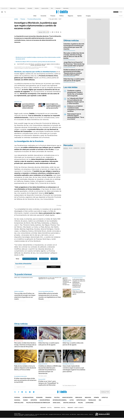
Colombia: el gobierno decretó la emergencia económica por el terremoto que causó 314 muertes (74, 46)
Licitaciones (89, 402)
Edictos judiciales (69, 402)
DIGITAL (46, 407)
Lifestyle (105, 397)
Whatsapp (33, 392)
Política (61, 16)
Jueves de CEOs (44, 8)
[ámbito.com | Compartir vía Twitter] (54, 32)
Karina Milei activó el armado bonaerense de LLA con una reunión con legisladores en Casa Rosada (50, 296)
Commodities (76, 148)
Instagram (22, 392)
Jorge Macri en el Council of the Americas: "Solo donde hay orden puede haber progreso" (74, 64)
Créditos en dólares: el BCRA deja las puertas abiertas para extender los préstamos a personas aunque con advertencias (49, 369)
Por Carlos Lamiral (42, 376)
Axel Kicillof (54, 259)
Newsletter (121, 15)
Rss (100, 400)
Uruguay (88, 16)
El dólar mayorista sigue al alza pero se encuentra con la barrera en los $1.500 (25, 380)
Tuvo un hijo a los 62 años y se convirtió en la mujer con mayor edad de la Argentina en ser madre (24, 296)
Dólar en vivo (13, 8)
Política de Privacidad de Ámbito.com (38, 402)
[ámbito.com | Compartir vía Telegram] (58, 32)
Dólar (34, 16)
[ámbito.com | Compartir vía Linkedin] (56, 32)
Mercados (78, 397)
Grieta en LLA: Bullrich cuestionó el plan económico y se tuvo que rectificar (75, 108)
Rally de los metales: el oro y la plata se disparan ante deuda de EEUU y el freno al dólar (25, 368)
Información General (60, 400)
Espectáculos (80, 400)
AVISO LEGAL (56, 402)
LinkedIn (26, 392)
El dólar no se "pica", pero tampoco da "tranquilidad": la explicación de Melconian (48, 383)
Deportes (34, 400)
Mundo (25, 400)
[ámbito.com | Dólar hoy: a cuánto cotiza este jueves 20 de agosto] (67, 293)
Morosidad (30, 8)
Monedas (65, 148)
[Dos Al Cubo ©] (103, 414)
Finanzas (52, 16)
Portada (17, 397)
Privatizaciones (22, 8)
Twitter (15, 392)
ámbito (16, 19)
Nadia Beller (66, 8)
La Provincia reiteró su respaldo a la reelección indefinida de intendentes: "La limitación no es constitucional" (78, 283)
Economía (43, 16)
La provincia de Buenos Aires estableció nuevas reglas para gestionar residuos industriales (28, 106)
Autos (72, 400)
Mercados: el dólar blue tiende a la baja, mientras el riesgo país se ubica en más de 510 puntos (74, 55)
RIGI (52, 8)
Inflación (37, 8)
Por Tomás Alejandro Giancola (69, 385)
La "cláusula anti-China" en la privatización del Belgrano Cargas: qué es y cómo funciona (75, 100)
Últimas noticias (28, 397)
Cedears (83, 148)
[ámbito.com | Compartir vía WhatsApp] (50, 32)
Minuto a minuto (19, 340)
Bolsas (70, 148)
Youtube (29, 392)
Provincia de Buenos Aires (34, 19)
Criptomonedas (44, 259)
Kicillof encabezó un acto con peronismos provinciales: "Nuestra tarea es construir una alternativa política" (73, 72)
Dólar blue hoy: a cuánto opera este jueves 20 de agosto (74, 80)
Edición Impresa (45, 400)
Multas (80, 402)
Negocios (70, 16)
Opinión (79, 16)
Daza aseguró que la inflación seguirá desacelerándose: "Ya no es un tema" (75, 116)
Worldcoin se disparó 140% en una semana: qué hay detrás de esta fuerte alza (35, 61)
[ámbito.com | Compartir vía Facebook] (52, 32)
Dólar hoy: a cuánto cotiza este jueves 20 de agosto (78, 292)
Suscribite (53, 266)
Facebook (18, 392)
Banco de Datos (67, 397)
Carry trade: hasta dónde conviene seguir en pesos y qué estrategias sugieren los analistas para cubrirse (74, 368)
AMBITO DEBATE (76, 407)
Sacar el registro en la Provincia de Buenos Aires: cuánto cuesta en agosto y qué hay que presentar (53, 106)
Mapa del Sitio (18, 402)
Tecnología (92, 400)
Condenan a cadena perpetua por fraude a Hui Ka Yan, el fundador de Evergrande (75, 93)
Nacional (17, 400)
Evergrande (58, 8)
